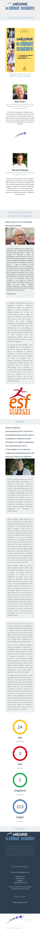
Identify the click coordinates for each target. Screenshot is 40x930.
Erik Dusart (20, 896)
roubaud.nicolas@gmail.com (20, 872)
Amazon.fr (13, 76)
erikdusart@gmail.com (20, 902)
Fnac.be (19, 76)
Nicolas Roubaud (20, 866)
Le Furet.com (26, 76)
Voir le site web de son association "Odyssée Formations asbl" (20, 888)
